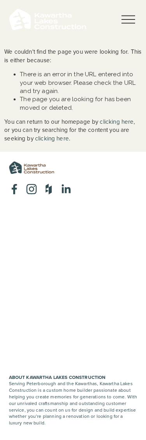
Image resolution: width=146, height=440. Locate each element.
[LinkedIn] (65, 189)
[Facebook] (14, 189)
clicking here (117, 121)
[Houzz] (48, 189)
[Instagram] (31, 189)
